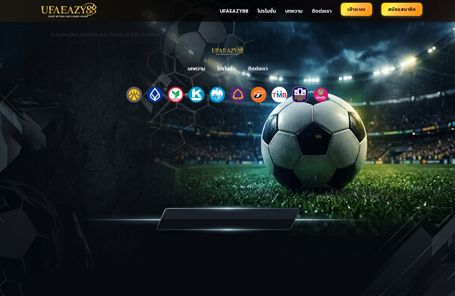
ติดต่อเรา (322, 11)
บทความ (293, 11)
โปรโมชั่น (267, 11)
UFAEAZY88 (234, 11)
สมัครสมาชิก (402, 9)
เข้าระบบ (356, 9)
